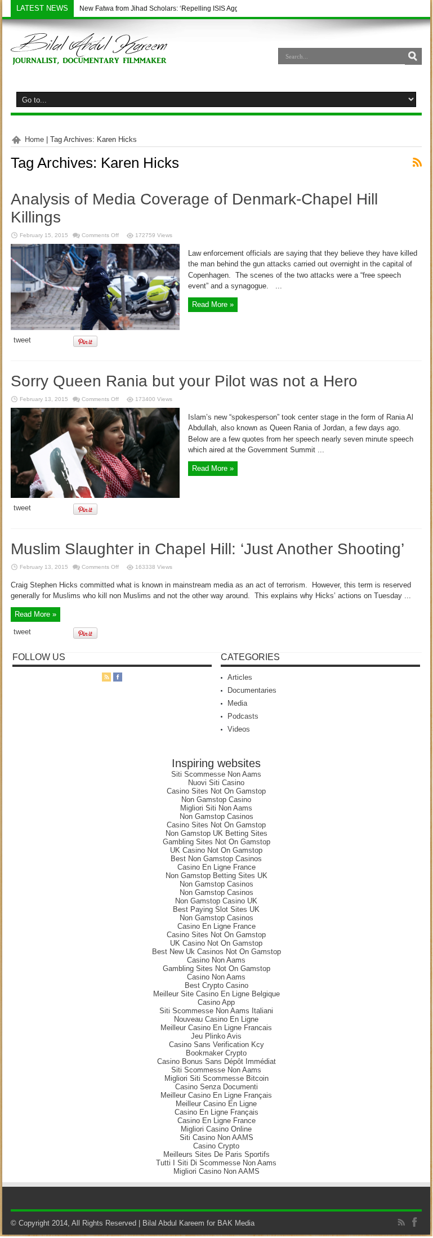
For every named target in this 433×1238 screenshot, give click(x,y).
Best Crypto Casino (216, 985)
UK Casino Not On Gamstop (216, 850)
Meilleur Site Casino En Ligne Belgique (216, 994)
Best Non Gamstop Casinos (216, 858)
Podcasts (242, 716)
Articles (239, 677)
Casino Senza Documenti (216, 1087)
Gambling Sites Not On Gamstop (216, 842)
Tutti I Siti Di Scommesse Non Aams (216, 1163)
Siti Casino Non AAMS (216, 1137)
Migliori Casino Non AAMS (216, 1171)
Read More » (213, 304)
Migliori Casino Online (216, 1129)
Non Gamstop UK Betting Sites (216, 833)
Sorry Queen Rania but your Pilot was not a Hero (184, 381)
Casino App (216, 1002)
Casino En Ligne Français (216, 1112)
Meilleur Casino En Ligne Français (216, 1095)
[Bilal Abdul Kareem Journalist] (89, 56)
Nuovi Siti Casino (216, 782)
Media (237, 703)
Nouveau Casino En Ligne (216, 1019)
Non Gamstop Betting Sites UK (216, 875)
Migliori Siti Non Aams (216, 808)
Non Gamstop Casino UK (216, 901)
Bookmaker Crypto (216, 1053)
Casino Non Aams (216, 960)
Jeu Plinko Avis (216, 1036)
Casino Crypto (216, 1146)
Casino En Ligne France (216, 867)
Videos (238, 729)
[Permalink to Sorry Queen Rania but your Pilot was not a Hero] (95, 495)
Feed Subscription (417, 162)
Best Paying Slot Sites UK (216, 909)
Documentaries (251, 690)
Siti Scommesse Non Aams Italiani (216, 1011)
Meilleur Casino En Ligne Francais (216, 1027)
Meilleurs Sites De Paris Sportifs (216, 1154)
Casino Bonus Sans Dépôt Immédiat (216, 1061)
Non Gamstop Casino (216, 799)
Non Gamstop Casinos (216, 816)
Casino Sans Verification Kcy (216, 1044)
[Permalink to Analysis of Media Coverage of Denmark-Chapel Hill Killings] (95, 327)
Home (34, 139)
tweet (22, 340)
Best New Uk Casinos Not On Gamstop (216, 951)
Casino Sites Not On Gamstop (216, 791)
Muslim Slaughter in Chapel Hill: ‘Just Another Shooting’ (207, 549)
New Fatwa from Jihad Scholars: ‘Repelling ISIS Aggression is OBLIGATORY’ (196, 8)
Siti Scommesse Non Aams (216, 774)
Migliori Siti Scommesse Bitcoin (216, 1078)
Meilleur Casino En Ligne (216, 1103)
